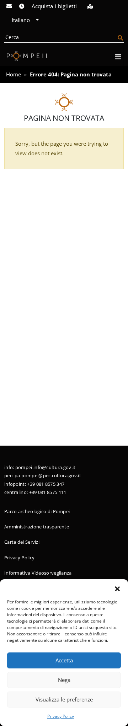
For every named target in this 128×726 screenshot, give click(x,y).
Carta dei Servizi (21, 542)
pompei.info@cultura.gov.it (45, 467)
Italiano (21, 19)
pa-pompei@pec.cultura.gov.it (48, 475)
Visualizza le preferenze (64, 699)
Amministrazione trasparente (36, 526)
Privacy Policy (60, 716)
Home (13, 74)
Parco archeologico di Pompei (37, 511)
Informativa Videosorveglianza (38, 573)
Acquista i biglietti (54, 6)
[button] (117, 588)
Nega (64, 679)
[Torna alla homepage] (25, 56)
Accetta (64, 660)
